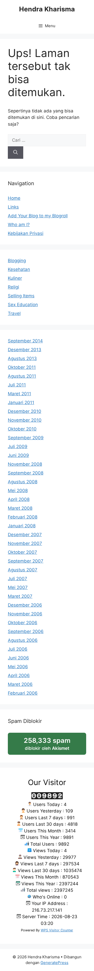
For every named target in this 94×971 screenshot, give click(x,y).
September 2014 (25, 340)
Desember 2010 (24, 411)
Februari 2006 (23, 693)
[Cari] (15, 152)
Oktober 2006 (22, 622)
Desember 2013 (24, 349)
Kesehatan (19, 269)
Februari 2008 (22, 517)
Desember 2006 (25, 605)
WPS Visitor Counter (57, 930)
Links (13, 207)
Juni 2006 (18, 657)
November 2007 (25, 543)
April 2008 (19, 499)
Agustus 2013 (22, 358)
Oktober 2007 (22, 552)
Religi (13, 287)
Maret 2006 (20, 684)
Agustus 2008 (22, 481)
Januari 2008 (22, 525)
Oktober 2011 (22, 367)
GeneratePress (54, 962)
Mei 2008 (18, 490)
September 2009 (26, 437)
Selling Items (21, 295)
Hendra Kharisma (47, 9)
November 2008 (25, 464)
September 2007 (25, 561)
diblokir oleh (52, 745)
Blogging (17, 260)
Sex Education (23, 304)
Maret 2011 (19, 393)
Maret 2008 (20, 508)
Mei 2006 (18, 666)
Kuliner (15, 278)
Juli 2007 (17, 578)
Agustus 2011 (22, 376)
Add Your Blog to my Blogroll (38, 215)
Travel (14, 313)
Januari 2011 (21, 402)
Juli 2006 (17, 649)
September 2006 (26, 631)
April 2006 (19, 675)
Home (14, 198)
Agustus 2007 (22, 569)
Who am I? (19, 224)
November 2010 (25, 420)
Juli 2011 (17, 384)
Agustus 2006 (23, 640)
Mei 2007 (18, 587)
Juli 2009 (17, 446)
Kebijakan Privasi (25, 233)
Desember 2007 (25, 534)
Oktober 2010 (22, 428)
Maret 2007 (20, 596)
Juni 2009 (18, 455)
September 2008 (25, 473)
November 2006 (25, 613)
